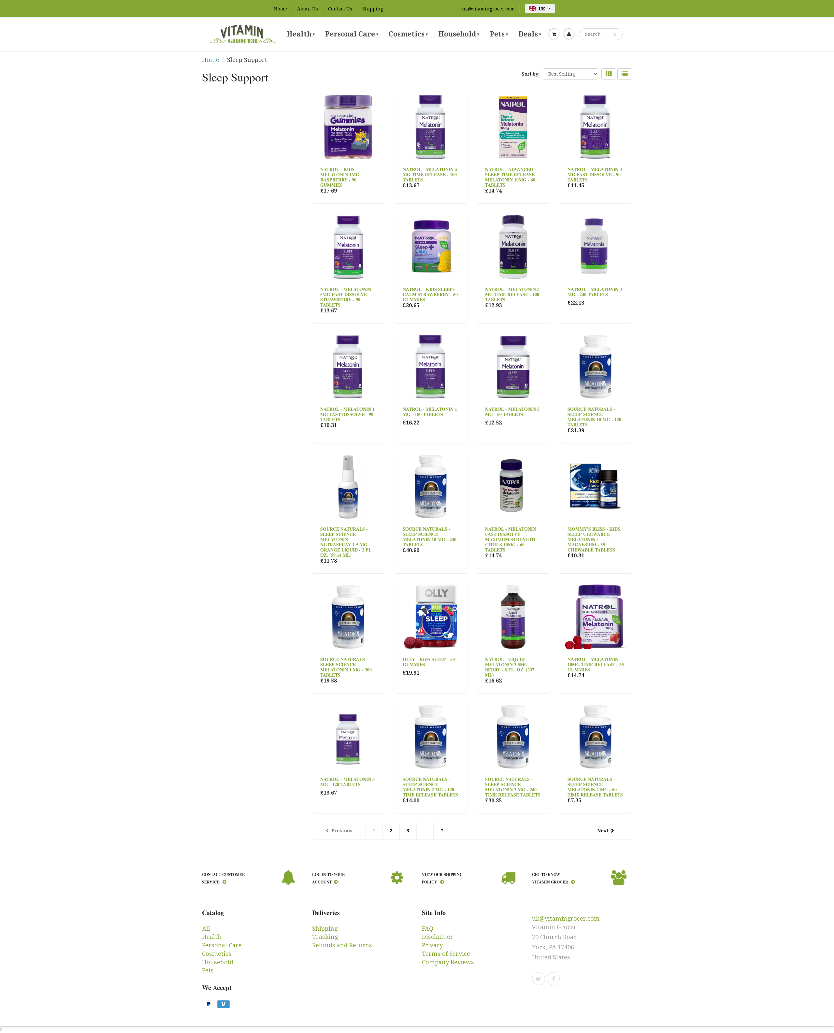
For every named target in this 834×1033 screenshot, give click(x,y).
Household (458, 34)
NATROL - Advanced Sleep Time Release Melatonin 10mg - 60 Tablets (510, 177)
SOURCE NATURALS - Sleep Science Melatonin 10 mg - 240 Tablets (429, 536)
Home (280, 8)
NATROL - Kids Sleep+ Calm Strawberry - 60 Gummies (430, 294)
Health (301, 34)
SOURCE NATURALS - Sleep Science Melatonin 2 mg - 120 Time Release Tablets (430, 787)
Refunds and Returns (342, 945)
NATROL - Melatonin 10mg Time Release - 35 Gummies (596, 664)
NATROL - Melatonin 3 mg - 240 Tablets (595, 292)
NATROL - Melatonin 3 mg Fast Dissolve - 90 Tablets (595, 174)
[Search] (614, 34)
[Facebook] (553, 978)
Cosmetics (408, 34)
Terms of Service (446, 953)
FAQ (427, 928)
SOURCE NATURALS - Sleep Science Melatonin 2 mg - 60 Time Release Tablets (595, 787)
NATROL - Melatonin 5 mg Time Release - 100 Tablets (430, 174)
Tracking (325, 936)
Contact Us (340, 8)
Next (602, 830)
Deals (529, 34)
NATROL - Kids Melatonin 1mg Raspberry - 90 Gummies (339, 177)
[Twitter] (538, 978)
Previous (341, 830)
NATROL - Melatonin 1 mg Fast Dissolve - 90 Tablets (347, 414)
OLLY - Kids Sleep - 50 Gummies (429, 662)
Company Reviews (448, 962)
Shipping (372, 8)
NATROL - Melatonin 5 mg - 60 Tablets (512, 412)
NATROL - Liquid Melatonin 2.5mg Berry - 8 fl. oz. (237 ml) (509, 667)
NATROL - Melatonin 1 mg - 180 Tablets (430, 412)
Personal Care (351, 34)
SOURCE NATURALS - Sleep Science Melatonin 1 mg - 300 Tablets (346, 667)
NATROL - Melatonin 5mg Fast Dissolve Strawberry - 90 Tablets (345, 297)
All (206, 928)
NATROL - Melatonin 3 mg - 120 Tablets (347, 782)
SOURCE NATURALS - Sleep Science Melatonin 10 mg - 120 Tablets (594, 417)
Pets (499, 34)
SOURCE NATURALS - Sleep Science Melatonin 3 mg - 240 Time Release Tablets (512, 787)
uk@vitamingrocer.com (488, 8)
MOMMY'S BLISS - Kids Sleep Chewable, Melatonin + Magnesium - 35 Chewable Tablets (594, 539)
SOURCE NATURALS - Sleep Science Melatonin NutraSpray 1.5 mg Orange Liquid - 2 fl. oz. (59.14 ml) (346, 541)
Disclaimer (437, 936)
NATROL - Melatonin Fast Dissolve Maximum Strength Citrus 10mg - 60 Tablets (510, 539)
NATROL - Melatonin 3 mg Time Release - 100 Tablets (512, 294)
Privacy (432, 945)
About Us (307, 8)
